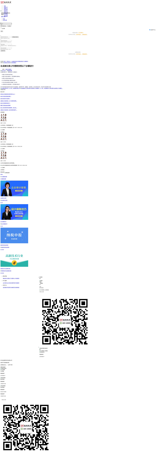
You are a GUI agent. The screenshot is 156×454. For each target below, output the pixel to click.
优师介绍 (6, 12)
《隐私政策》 (85, 34)
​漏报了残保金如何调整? (5, 105)
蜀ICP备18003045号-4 (17, 360)
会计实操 (9, 282)
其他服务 (6, 16)
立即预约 (2, 132)
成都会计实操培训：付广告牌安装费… (8, 100)
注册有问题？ (78, 52)
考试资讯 (9, 287)
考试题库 (6, 9)
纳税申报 (13, 282)
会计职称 (5, 282)
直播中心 (6, 8)
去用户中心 (153, 29)
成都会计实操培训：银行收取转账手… (8, 109)
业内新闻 (5, 287)
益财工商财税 (8, 69)
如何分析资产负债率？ (5, 98)
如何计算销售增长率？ (5, 103)
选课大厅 (6, 7)
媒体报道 (17, 287)
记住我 (3, 28)
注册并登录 (3, 50)
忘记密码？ (81, 32)
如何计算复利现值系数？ (5, 96)
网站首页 (5, 278)
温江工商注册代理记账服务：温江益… (8, 107)
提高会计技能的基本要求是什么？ (7, 94)
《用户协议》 (78, 34)
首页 (5, 5)
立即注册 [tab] (5, 20)
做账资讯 (13, 287)
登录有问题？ (75, 32)
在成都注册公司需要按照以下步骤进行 (20, 61)
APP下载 (6, 14)
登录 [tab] (4, 18)
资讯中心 (9, 61)
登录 (2, 31)
